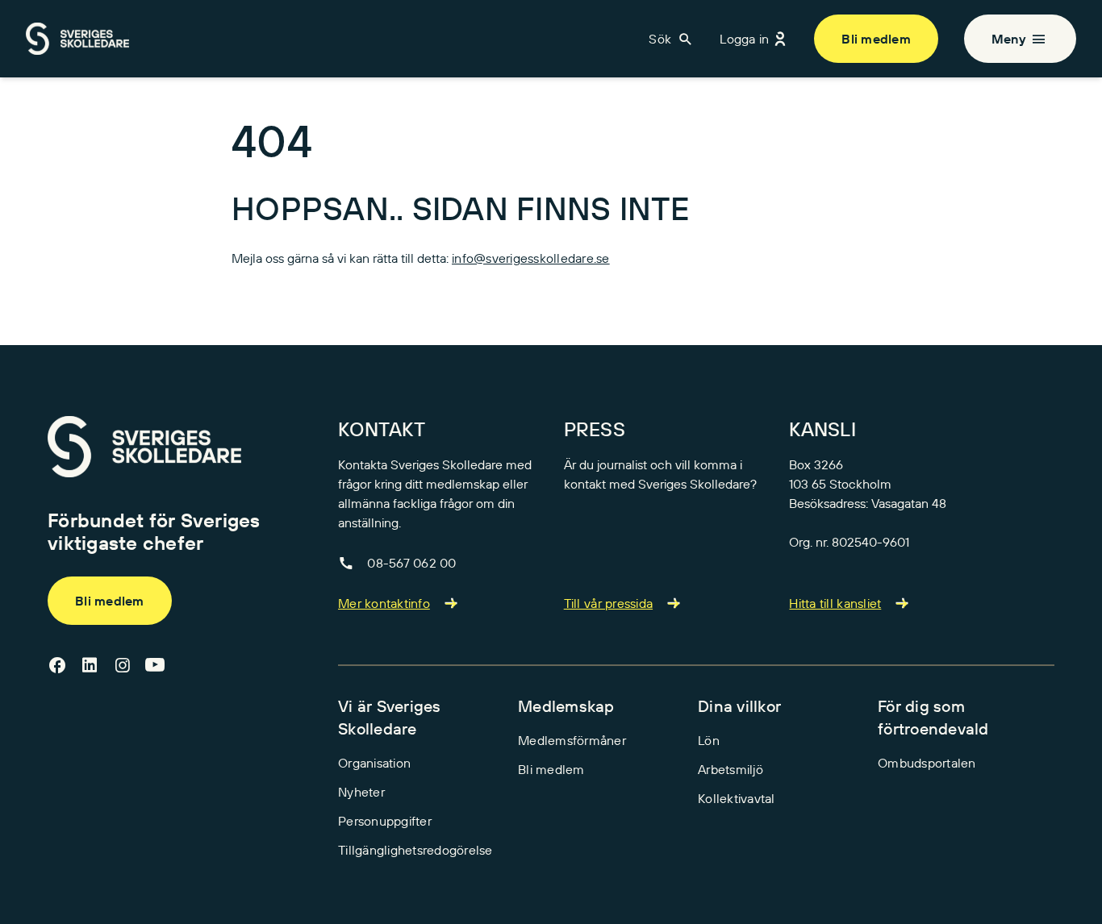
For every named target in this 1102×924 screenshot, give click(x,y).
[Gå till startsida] (144, 446)
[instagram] (123, 666)
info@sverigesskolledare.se (531, 258)
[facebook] (57, 666)
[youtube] (155, 666)
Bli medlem (876, 39)
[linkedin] (89, 666)
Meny (1008, 39)
